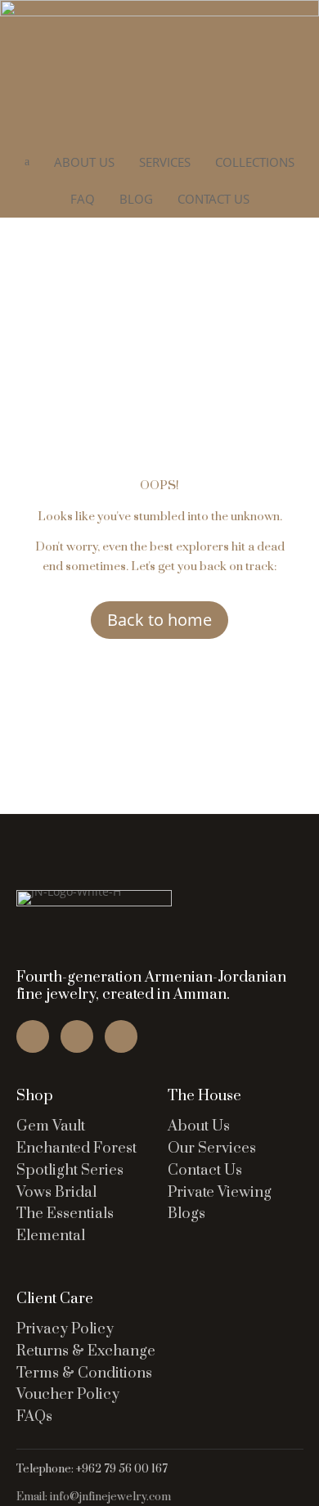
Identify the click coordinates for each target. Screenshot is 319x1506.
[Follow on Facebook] (32, 1036)
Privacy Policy (65, 1328)
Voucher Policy (67, 1394)
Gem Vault (50, 1126)
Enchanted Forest (76, 1148)
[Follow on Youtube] (121, 1036)
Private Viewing (220, 1192)
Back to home (159, 620)
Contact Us (205, 1170)
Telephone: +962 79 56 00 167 (92, 1469)
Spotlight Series (70, 1170)
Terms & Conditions (84, 1373)
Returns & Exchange (85, 1351)
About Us (199, 1126)
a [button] (27, 161)
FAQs (34, 1416)
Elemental (50, 1235)
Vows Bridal (56, 1192)
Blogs (186, 1213)
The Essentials (65, 1213)
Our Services (212, 1148)
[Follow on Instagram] (77, 1036)
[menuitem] (84, 162)
